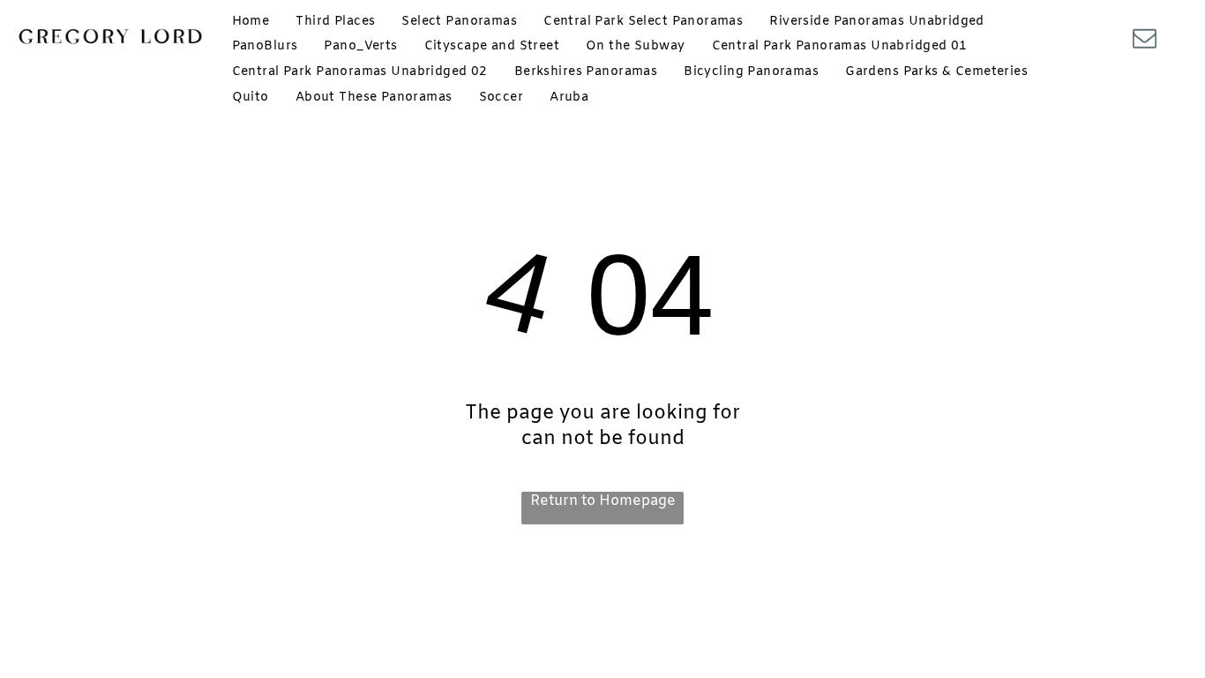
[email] (1144, 40)
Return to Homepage (603, 501)
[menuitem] (251, 21)
